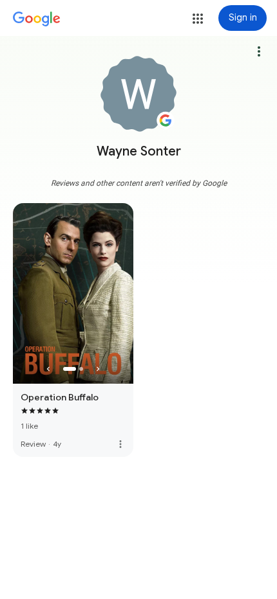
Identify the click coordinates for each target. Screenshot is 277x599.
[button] (198, 18)
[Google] (37, 19)
